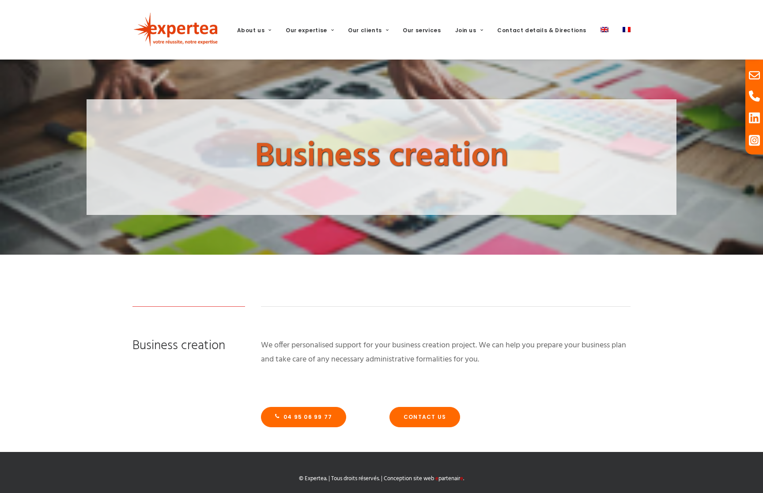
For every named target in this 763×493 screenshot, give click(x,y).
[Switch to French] (623, 29)
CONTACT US (425, 417)
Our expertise (306, 30)
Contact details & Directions (541, 30)
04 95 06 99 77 (307, 417)
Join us (465, 30)
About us (251, 30)
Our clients (365, 30)
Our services (422, 30)
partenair (449, 478)
